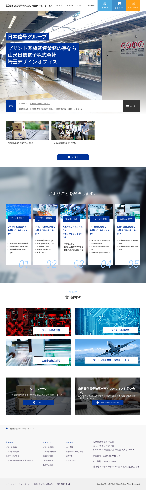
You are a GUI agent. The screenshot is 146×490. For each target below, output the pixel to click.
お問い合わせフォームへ (109, 402)
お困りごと (80, 6)
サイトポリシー (25, 484)
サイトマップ (11, 484)
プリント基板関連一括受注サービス (19, 460)
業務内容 (70, 6)
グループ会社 (71, 460)
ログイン (40, 402)
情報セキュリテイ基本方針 (44, 484)
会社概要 (91, 6)
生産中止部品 (48, 465)
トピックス (59, 6)
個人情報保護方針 (64, 484)
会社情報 (69, 447)
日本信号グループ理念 (74, 452)
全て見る (133, 106)
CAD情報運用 (48, 460)
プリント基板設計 (12, 447)
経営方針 (69, 456)
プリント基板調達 (12, 452)
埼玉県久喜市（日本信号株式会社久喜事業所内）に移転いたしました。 (57, 109)
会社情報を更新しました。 (40, 104)
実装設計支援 (48, 456)
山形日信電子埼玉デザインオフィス (21, 429)
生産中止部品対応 (12, 456)
